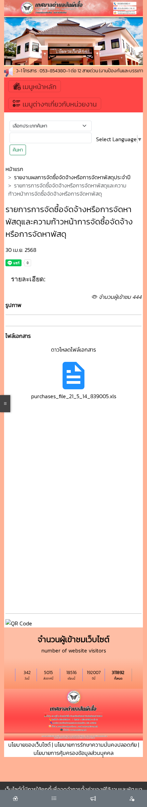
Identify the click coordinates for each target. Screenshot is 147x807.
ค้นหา (18, 150)
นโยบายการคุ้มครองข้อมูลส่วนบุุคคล (73, 753)
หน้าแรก (14, 169)
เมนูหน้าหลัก (38, 87)
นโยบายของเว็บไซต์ (29, 745)
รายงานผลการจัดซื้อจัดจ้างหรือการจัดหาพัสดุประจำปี (72, 177)
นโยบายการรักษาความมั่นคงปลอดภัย (95, 745)
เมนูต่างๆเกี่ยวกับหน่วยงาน (59, 104)
